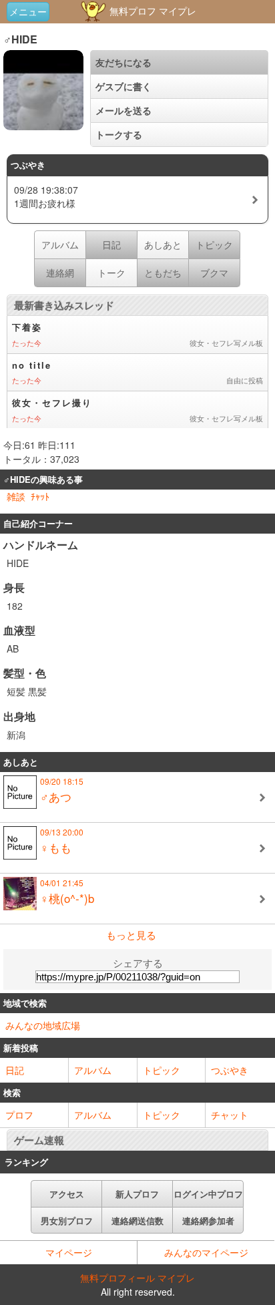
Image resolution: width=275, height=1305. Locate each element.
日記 (14, 1070)
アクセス (66, 1193)
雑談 (16, 496)
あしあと (163, 244)
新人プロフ (137, 1193)
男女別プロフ (67, 1220)
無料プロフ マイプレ (151, 10)
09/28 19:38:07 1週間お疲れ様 (46, 196)
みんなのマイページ (206, 1252)
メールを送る (123, 110)
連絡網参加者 (208, 1220)
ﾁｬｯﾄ (40, 496)
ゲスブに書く (123, 86)
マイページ (68, 1252)
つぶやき (229, 1070)
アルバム (60, 244)
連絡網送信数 (137, 1220)
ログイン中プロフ (208, 1193)
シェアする (138, 963)
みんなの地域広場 (42, 1025)
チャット (229, 1114)
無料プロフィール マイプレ (137, 1277)
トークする (118, 134)
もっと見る (131, 935)
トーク (111, 272)
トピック (161, 1070)
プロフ (19, 1114)
